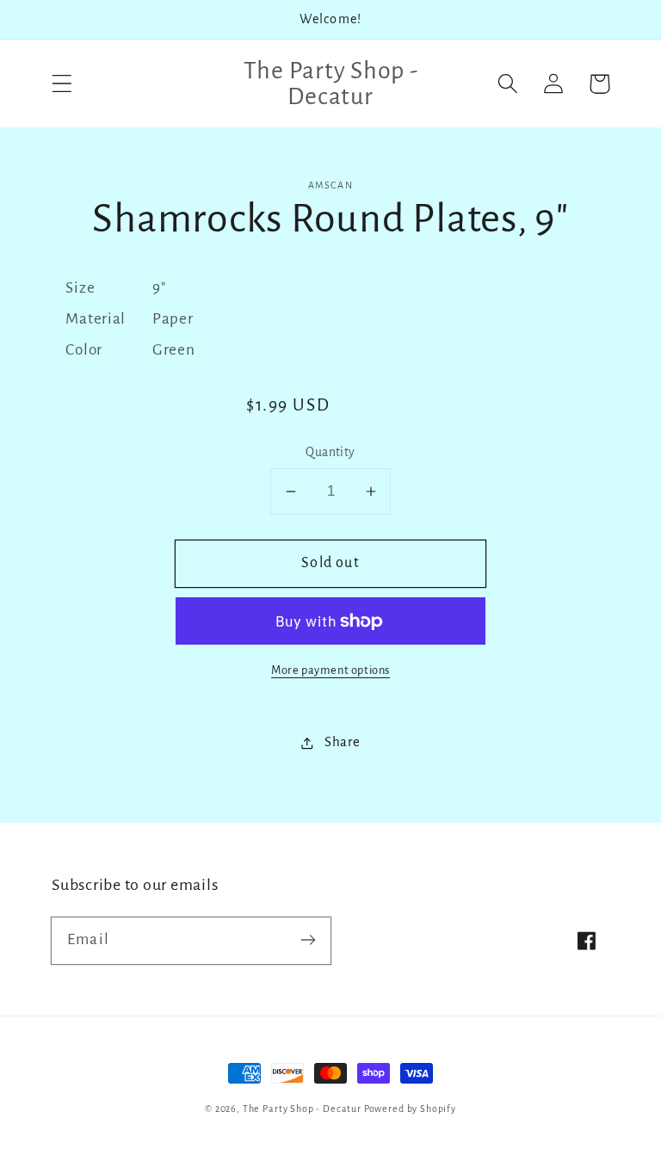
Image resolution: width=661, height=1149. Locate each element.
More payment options (330, 670)
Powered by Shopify (410, 1108)
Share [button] (342, 742)
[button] (62, 84)
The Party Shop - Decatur (302, 1108)
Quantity (330, 452)
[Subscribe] (307, 940)
